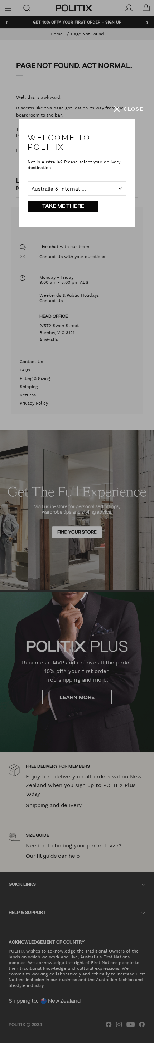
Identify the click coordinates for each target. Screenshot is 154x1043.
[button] (128, 109)
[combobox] (77, 188)
